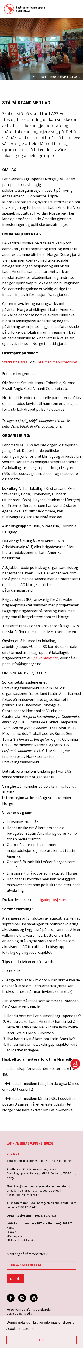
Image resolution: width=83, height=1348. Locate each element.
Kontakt (13, 1154)
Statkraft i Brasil (15, 362)
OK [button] (41, 1340)
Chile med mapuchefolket (56, 362)
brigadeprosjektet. (51, 899)
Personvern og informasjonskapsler (29, 1309)
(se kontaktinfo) (46, 658)
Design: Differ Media (19, 1313)
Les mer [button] (29, 1328)
